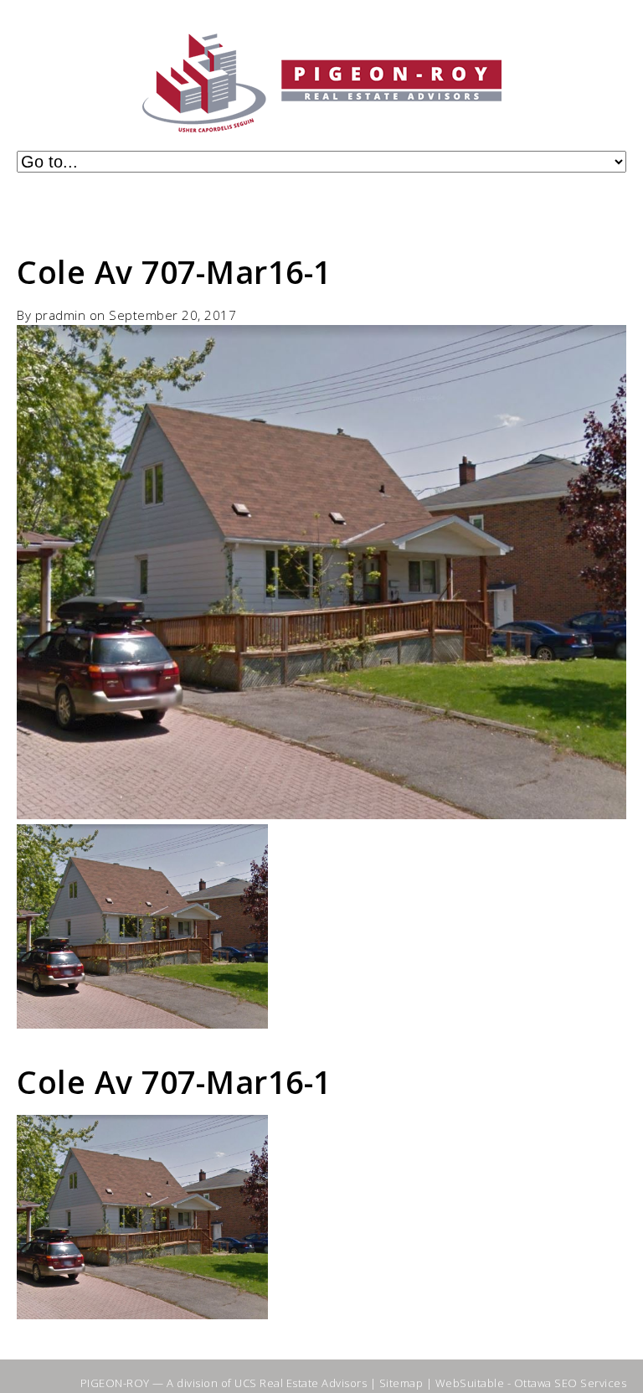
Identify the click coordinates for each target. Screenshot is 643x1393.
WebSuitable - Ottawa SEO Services (531, 1382)
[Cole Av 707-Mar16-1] (321, 814)
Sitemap (401, 1382)
